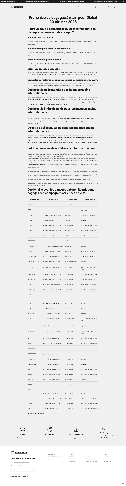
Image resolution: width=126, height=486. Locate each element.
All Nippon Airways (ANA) (33, 261)
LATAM (29, 408)
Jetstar (29, 393)
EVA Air (29, 338)
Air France (30, 230)
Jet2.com (30, 384)
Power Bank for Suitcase (52, 7)
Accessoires (64, 7)
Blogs (70, 459)
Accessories (50, 459)
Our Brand (71, 454)
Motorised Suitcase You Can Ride (55, 456)
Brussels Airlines (31, 289)
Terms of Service (107, 461)
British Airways (31, 284)
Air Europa (30, 225)
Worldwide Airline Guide (91, 461)
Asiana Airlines (31, 267)
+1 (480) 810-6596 (18, 465)
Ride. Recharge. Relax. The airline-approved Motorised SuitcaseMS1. (32, 1)
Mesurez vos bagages (33, 158)
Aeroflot (29, 209)
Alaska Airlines (31, 246)
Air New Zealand (31, 240)
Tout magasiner (51, 454)
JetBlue (29, 388)
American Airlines (32, 256)
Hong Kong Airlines (32, 364)
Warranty (105, 454)
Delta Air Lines (31, 313)
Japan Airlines (31, 379)
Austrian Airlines (31, 274)
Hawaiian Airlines (31, 359)
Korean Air (30, 403)
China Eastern (31, 303)
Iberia (29, 369)
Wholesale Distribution (74, 464)
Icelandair (30, 374)
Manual (87, 456)
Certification (72, 461)
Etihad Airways (31, 331)
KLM (29, 398)
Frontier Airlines (31, 348)
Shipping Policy (106, 459)
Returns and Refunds (108, 464)
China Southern (31, 308)
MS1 (43, 7)
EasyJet (29, 318)
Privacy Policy (106, 456)
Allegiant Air (30, 251)
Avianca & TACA (31, 279)
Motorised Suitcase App (91, 459)
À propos (80, 7)
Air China (30, 220)
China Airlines (31, 298)
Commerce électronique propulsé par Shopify (33, 481)
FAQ (87, 454)
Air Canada (30, 215)
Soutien (72, 7)
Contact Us (71, 456)
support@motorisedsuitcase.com (21, 461)
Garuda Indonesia (32, 353)
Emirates (30, 325)
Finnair (29, 343)
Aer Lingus (30, 204)
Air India (29, 235)
